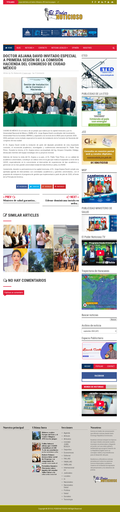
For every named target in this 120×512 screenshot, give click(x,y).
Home (9, 48)
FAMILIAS (68, 462)
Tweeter (35, 186)
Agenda (67, 433)
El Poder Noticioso (60, 509)
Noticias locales (59, 48)
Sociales (67, 496)
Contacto (42, 48)
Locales (67, 476)
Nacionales (68, 482)
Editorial (67, 455)
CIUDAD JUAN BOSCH (67, 444)
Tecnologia (68, 499)
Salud (66, 493)
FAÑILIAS (68, 465)
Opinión (75, 48)
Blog (19, 48)
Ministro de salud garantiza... (19, 200)
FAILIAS (67, 459)
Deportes (67, 449)
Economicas (69, 453)
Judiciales (68, 473)
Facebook (23, 186)
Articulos (67, 439)
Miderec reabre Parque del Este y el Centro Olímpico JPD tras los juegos (30, 2)
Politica (67, 490)
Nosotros (87, 48)
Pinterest (60, 186)
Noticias (29, 48)
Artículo (67, 436)
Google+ (48, 186)
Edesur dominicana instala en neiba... (62, 202)
